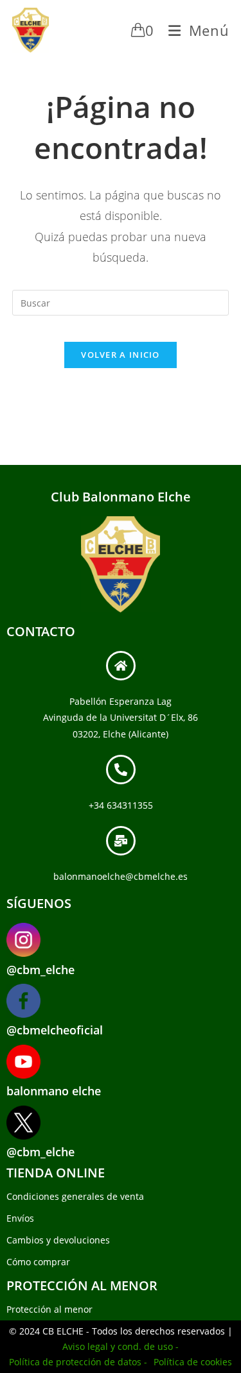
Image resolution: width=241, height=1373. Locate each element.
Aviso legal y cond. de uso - (120, 1346)
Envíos (20, 1218)
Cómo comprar (38, 1262)
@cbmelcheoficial (54, 1030)
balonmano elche (53, 1091)
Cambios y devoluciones (58, 1240)
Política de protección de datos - (78, 1362)
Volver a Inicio (120, 354)
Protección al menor (49, 1309)
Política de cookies (193, 1362)
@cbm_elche (40, 969)
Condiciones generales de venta (75, 1196)
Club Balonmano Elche (121, 496)
